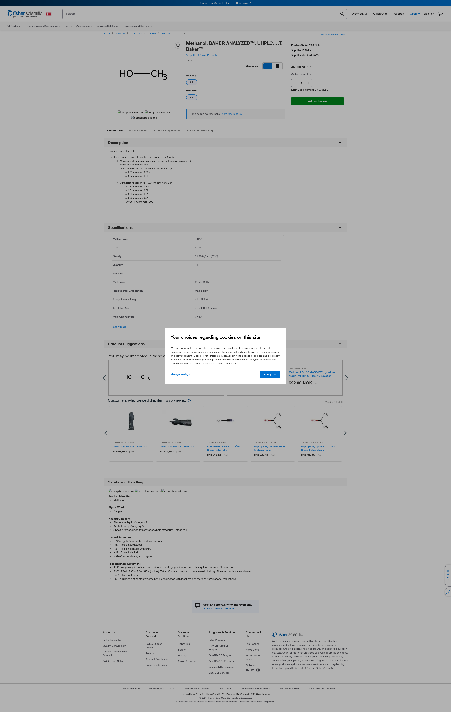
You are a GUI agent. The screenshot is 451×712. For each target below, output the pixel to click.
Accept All (270, 374)
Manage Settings (180, 374)
